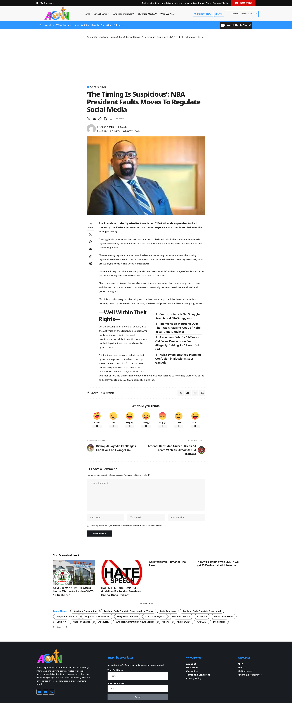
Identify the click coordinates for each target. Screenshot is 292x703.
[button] (100, 118)
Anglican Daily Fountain (97, 616)
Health (95, 25)
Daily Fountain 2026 (127, 616)
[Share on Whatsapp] (90, 241)
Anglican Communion (85, 611)
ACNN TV (202, 616)
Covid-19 (61, 621)
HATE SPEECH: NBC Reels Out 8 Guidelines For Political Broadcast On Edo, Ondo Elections (121, 591)
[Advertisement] (146, 61)
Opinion (85, 25)
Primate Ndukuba (223, 616)
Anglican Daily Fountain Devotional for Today (128, 611)
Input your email (116, 683)
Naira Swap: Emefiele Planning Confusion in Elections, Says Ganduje (178, 358)
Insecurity (103, 621)
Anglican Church (81, 621)
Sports (60, 627)
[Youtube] (39, 692)
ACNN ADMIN (107, 126)
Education (106, 25)
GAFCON (201, 621)
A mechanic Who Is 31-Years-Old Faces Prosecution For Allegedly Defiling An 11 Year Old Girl (177, 343)
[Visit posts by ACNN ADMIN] (91, 128)
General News (98, 87)
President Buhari (181, 616)
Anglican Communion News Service (135, 621)
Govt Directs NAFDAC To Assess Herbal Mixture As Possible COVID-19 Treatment (73, 591)
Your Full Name (115, 670)
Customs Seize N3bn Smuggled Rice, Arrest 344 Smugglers (178, 316)
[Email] (94, 118)
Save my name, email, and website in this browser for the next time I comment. (126, 525)
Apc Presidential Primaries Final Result (167, 563)
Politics (117, 25)
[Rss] (51, 692)
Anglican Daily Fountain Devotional (202, 611)
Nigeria (166, 621)
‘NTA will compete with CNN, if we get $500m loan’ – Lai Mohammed (218, 563)
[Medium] (45, 692)
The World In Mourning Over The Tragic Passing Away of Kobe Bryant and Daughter (178, 327)
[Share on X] (89, 118)
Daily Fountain (168, 611)
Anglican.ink (183, 621)
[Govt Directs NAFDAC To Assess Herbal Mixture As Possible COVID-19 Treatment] (74, 572)
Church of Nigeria (155, 616)
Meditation (219, 621)
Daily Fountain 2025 (66, 616)
